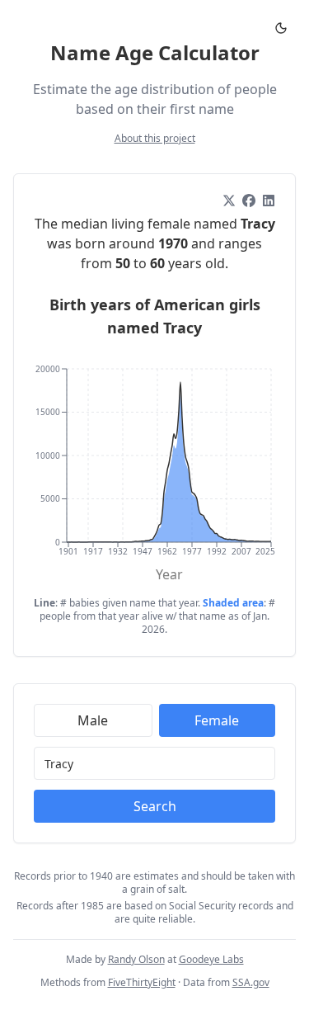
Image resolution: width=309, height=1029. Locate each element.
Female (216, 720)
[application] (154, 467)
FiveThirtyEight (142, 982)
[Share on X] (229, 200)
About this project (155, 138)
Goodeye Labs (211, 959)
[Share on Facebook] (248, 200)
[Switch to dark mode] (281, 28)
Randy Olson (136, 959)
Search (154, 806)
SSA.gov (250, 982)
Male (92, 720)
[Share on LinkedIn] (268, 200)
